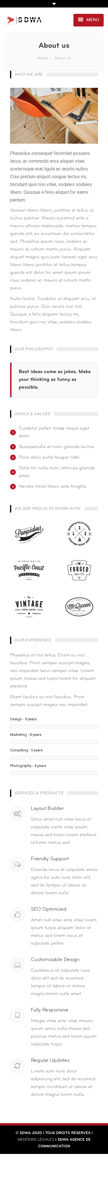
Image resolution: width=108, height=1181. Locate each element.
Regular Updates (50, 1060)
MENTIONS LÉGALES (36, 1140)
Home (42, 58)
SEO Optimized (49, 909)
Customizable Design (55, 959)
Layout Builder (47, 808)
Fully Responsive (49, 1010)
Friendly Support (50, 859)
